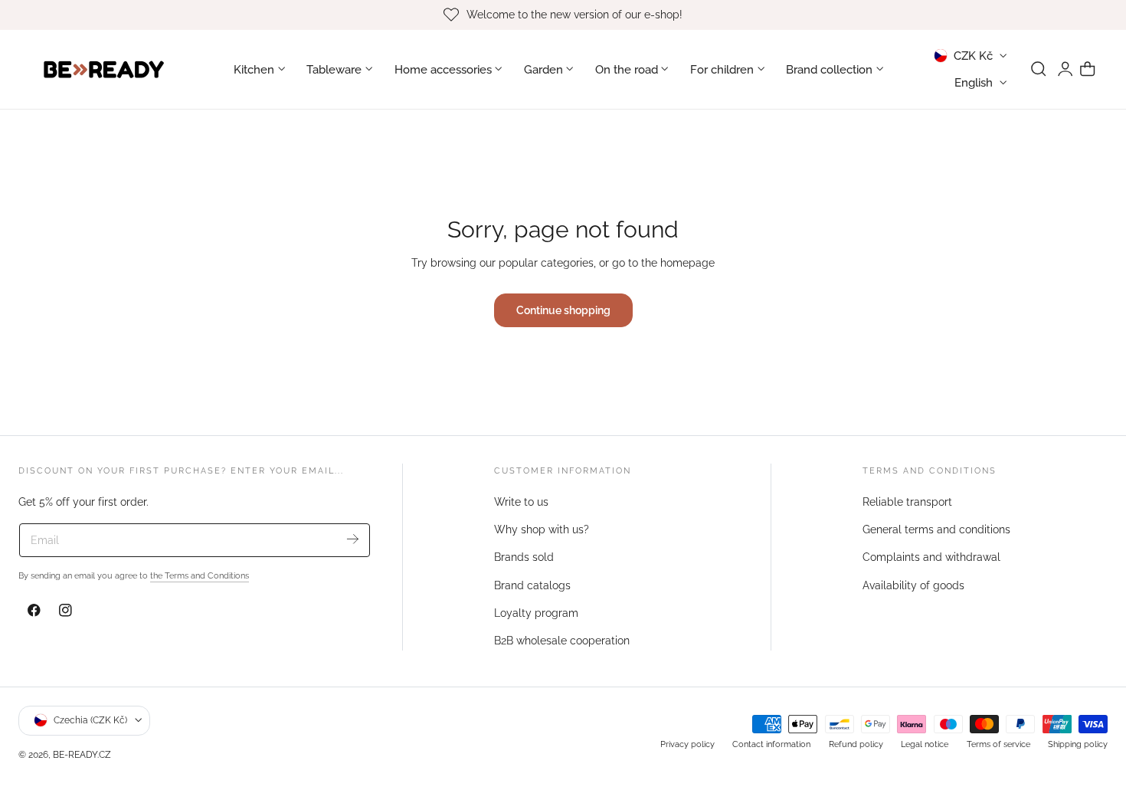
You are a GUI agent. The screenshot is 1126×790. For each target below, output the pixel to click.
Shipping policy (1078, 743)
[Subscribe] (353, 539)
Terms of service (998, 743)
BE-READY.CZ (82, 754)
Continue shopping (563, 309)
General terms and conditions (936, 529)
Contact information (771, 743)
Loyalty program (536, 613)
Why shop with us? (541, 529)
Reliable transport (907, 502)
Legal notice (924, 743)
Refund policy (856, 743)
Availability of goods (913, 585)
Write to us (521, 502)
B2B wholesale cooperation (562, 640)
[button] (1038, 69)
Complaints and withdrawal (931, 558)
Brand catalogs (532, 585)
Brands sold (524, 558)
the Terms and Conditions (199, 575)
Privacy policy (687, 743)
